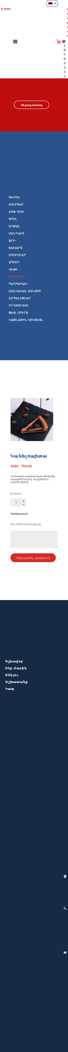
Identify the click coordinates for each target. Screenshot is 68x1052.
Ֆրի (12, 240)
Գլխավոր (14, 661)
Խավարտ (15, 248)
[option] (31, 419)
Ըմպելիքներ (20, 298)
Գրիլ (13, 219)
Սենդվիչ (16, 233)
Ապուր (14, 262)
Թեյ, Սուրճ (18, 313)
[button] (52, 3)
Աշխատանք (16, 682)
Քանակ (15, 494)
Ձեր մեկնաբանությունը (25, 524)
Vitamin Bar (18, 305)
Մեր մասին (16, 668)
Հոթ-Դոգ (16, 212)
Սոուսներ (17, 255)
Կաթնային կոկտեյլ (26, 320)
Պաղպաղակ (18, 284)
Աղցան (14, 226)
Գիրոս (14, 197)
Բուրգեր (16, 204)
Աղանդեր (16, 277)
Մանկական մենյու (25, 291)
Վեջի (13, 269)
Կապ (9, 689)
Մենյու (12, 675)
